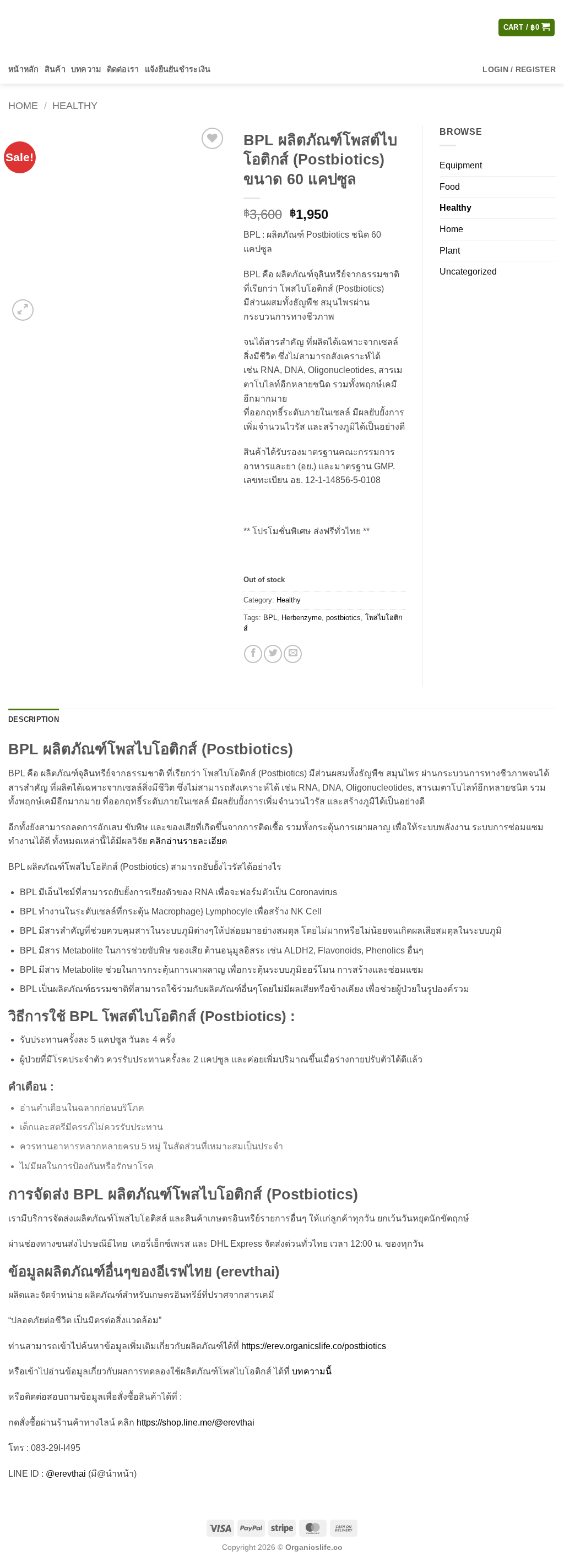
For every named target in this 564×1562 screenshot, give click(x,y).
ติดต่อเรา (123, 69)
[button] (526, 28)
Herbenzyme (301, 617)
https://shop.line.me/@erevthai (195, 1422)
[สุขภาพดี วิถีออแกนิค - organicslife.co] (63, 27)
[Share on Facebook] (253, 654)
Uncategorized (468, 271)
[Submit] (375, 27)
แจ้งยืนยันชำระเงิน (178, 69)
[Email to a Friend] (293, 654)
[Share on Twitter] (273, 654)
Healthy (74, 105)
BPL (270, 617)
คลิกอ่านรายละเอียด (188, 841)
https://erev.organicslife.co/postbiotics (313, 1346)
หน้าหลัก (23, 69)
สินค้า (55, 69)
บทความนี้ (312, 1371)
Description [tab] (33, 719)
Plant (450, 250)
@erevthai (66, 1473)
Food (450, 186)
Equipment (461, 165)
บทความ (86, 69)
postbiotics (343, 617)
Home (23, 105)
